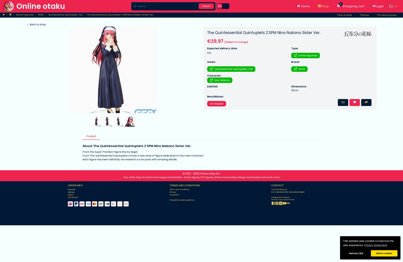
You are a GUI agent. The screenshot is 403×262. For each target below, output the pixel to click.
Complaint (174, 195)
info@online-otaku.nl (280, 197)
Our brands (73, 197)
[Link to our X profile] (281, 203)
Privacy (173, 192)
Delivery (71, 192)
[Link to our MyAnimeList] (288, 203)
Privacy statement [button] (375, 245)
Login (380, 6)
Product (91, 136)
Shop (325, 6)
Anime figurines (307, 55)
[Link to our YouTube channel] (284, 203)
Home (305, 6)
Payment (72, 189)
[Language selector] (392, 6)
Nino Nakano (222, 80)
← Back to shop (36, 24)
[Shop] (10, 14)
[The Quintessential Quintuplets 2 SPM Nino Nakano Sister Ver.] (113, 69)
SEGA (301, 69)
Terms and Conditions (179, 189)
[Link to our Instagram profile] (277, 203)
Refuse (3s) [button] (356, 253)
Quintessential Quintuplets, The (233, 69)
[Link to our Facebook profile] (273, 203)
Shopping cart (352, 5)
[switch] (223, 6)
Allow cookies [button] (384, 253)
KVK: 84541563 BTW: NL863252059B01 (287, 192)
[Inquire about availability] (343, 102)
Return (71, 195)
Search (206, 6)
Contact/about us (279, 189)
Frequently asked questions (182, 200)
